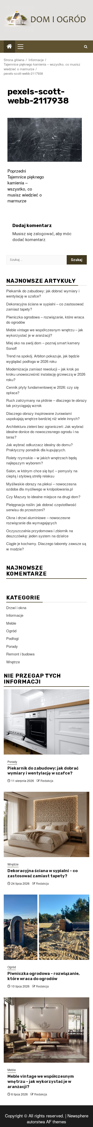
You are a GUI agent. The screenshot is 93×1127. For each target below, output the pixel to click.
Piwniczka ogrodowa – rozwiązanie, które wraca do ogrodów (43, 976)
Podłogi (12, 638)
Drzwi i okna (16, 607)
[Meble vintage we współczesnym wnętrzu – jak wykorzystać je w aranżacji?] (46, 1030)
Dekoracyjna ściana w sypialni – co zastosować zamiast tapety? (42, 873)
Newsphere (77, 1115)
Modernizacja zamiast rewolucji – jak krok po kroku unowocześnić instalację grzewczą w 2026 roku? (45, 374)
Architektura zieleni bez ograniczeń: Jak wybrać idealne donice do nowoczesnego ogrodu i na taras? (45, 432)
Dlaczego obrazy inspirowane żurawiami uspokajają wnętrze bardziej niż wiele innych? (43, 416)
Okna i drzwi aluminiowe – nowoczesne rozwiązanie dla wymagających (38, 520)
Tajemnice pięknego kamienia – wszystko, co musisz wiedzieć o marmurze (25, 186)
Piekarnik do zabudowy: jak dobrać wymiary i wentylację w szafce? (42, 771)
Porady (12, 646)
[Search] (86, 46)
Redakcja (46, 780)
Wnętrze (13, 661)
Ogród (11, 630)
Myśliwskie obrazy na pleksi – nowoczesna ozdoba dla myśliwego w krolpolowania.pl (41, 486)
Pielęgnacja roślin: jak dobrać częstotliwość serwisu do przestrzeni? (41, 507)
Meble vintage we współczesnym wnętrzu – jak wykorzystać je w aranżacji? (44, 332)
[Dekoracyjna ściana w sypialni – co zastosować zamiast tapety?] (46, 824)
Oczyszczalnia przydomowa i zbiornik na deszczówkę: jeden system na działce (39, 533)
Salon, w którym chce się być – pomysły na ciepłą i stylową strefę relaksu (41, 473)
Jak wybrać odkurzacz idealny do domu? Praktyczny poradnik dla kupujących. (39, 447)
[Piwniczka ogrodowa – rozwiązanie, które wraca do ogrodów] (46, 927)
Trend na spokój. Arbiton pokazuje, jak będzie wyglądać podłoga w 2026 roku (42, 358)
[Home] (9, 46)
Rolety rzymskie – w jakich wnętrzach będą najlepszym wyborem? (41, 460)
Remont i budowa (20, 653)
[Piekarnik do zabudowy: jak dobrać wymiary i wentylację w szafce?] (46, 722)
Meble (11, 623)
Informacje (14, 615)
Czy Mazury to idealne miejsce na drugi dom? (43, 496)
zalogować (43, 233)
